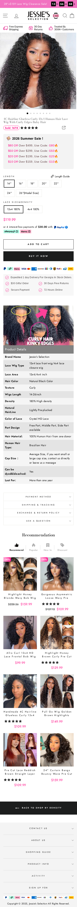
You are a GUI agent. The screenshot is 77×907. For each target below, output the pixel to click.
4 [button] (37, 114)
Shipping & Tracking (38, 504)
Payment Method (39, 496)
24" (9, 193)
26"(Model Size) (29, 193)
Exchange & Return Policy (38, 512)
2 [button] (31, 114)
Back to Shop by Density (41, 807)
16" (21, 183)
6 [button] (44, 114)
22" (56, 183)
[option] (38, 71)
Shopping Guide (38, 852)
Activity (38, 875)
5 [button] (41, 114)
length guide (62, 176)
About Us (38, 840)
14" (9, 183)
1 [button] (28, 114)
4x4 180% (33, 209)
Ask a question (38, 520)
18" (32, 183)
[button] (30, 128)
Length (9, 176)
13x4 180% (13, 209)
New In (48, 550)
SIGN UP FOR (38, 887)
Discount (62, 550)
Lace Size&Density (18, 202)
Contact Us (38, 828)
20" (44, 183)
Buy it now (38, 256)
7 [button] (47, 114)
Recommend (16, 550)
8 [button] (50, 114)
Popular (33, 550)
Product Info (38, 863)
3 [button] (34, 114)
